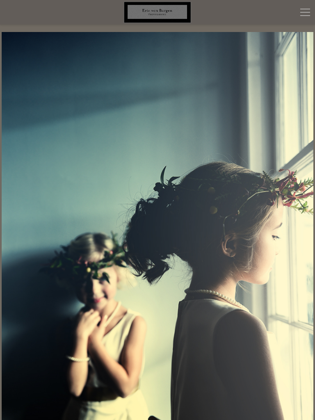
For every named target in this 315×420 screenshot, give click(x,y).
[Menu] (305, 12)
